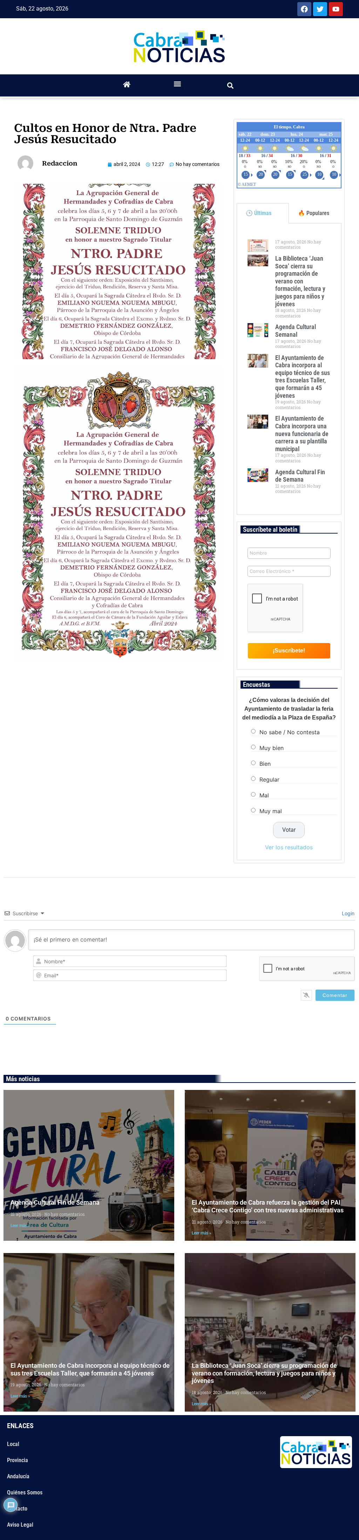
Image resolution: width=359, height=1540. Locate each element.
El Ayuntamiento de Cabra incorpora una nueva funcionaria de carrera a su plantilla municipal (301, 433)
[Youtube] (336, 9)
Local (13, 1444)
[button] (177, 83)
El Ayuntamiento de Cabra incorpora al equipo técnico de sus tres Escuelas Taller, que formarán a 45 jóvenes (302, 376)
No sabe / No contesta (289, 731)
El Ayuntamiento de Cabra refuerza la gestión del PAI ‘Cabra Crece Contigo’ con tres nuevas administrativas (268, 1206)
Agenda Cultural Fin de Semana (300, 475)
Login (347, 913)
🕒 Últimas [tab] (258, 213)
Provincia (17, 1460)
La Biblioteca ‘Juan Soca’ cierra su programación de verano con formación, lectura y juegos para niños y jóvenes (300, 281)
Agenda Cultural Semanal (295, 330)
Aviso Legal (20, 1524)
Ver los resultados (289, 847)
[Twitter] (320, 9)
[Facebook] (304, 9)
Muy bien (271, 747)
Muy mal (270, 810)
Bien (265, 763)
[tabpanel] (289, 369)
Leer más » (20, 1225)
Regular (269, 779)
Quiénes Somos (24, 1492)
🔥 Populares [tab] (313, 213)
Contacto (17, 1508)
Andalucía (18, 1476)
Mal (264, 794)
